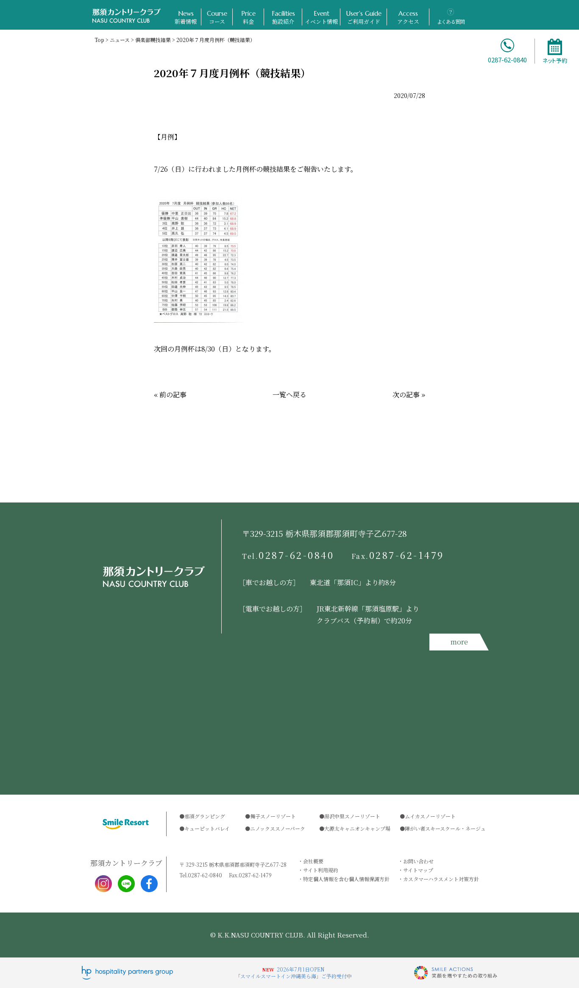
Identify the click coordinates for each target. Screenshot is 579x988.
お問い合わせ (418, 861)
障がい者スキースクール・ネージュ (445, 828)
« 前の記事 (170, 394)
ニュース (120, 39)
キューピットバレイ (207, 828)
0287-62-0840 (288, 555)
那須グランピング (204, 816)
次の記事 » (408, 394)
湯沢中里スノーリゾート (352, 816)
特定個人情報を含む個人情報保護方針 (346, 878)
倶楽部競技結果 (153, 39)
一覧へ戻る (289, 394)
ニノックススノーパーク (277, 828)
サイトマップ (418, 870)
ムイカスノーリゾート (430, 816)
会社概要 (313, 861)
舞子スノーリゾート (273, 816)
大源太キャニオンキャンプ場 (357, 828)
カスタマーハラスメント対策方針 (441, 878)
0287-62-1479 (398, 555)
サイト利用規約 (320, 870)
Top (99, 39)
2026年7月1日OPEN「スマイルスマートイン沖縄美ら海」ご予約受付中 (293, 973)
